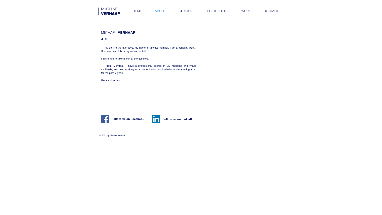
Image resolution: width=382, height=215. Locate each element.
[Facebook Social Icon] (105, 119)
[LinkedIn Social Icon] (156, 119)
